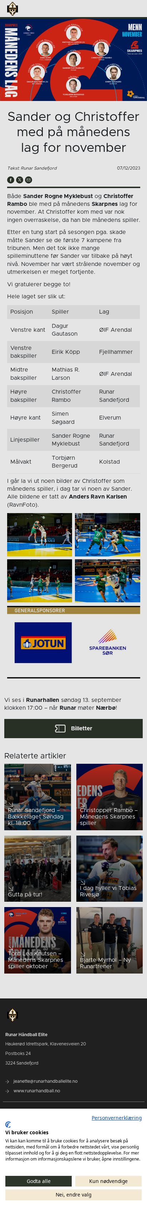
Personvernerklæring (117, 1117)
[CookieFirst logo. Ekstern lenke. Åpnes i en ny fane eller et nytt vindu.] (8, 1124)
